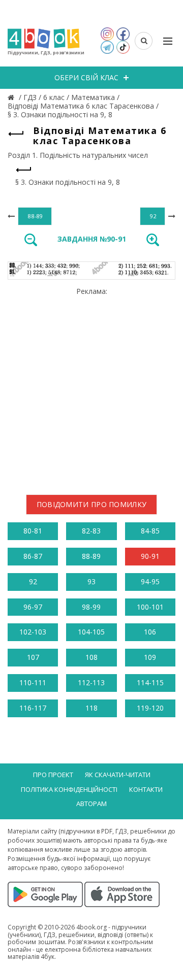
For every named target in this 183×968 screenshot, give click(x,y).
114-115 (150, 682)
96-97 (32, 607)
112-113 (91, 682)
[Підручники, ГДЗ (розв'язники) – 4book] (12, 97)
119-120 (150, 708)
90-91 (150, 556)
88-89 (91, 556)
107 (33, 657)
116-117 (32, 708)
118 (91, 708)
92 (33, 581)
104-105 (91, 632)
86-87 (32, 556)
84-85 (150, 531)
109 (150, 657)
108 (91, 657)
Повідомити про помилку (92, 504)
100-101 (150, 607)
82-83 (91, 531)
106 (150, 632)
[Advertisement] (91, 386)
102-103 (32, 632)
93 (91, 581)
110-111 (32, 682)
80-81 (32, 531)
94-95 (150, 581)
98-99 (91, 607)
